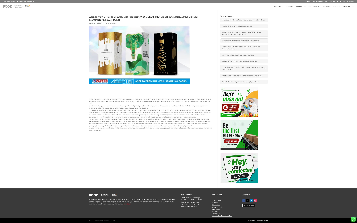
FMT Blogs (215, 211)
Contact (308, 1)
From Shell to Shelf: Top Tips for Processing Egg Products (240, 82)
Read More (127, 204)
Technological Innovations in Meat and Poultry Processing (240, 40)
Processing (289, 6)
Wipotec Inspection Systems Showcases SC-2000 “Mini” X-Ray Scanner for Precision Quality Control (241, 33)
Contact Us (216, 214)
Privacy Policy (251, 221)
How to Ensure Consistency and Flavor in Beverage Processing (241, 76)
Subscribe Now (318, 1)
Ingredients (307, 6)
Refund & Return (262, 221)
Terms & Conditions (219, 216)
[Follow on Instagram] (255, 200)
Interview (316, 6)
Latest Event (346, 6)
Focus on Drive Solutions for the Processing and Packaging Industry (243, 20)
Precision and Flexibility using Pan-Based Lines (237, 26)
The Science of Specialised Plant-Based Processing (238, 55)
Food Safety (337, 6)
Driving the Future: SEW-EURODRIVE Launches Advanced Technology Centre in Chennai (243, 68)
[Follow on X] (247, 200)
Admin (93, 23)
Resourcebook (330, 1)
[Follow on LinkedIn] (251, 200)
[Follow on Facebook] (243, 200)
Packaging (298, 6)
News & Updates (278, 6)
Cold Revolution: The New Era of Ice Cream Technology (239, 61)
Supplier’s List (327, 6)
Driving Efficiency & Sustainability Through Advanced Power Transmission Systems (241, 48)
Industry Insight (217, 200)
